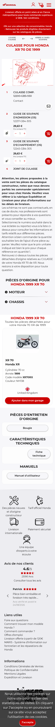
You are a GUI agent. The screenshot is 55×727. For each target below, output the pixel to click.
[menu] (49, 4)
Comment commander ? (19, 631)
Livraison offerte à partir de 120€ (23, 638)
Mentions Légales (15, 673)
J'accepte (27, 722)
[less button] (15, 133)
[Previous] (24, 39)
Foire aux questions (16, 620)
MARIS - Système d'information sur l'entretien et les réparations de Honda (25, 646)
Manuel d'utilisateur (27, 475)
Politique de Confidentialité (21, 670)
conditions (33, 18)
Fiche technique (39, 454)
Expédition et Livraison (18, 677)
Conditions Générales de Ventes (23, 666)
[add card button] (48, 133)
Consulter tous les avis (27, 580)
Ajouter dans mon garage (27, 400)
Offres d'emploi (13, 635)
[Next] (31, 39)
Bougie (27, 428)
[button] (27, 342)
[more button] (24, 133)
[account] (34, 4)
